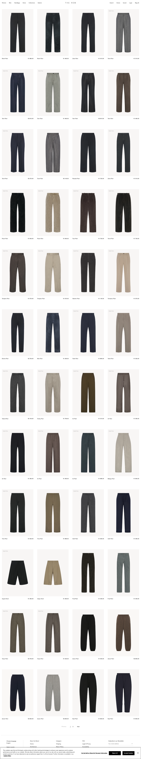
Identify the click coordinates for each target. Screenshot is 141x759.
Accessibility (85, 746)
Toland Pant (5, 418)
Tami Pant (4, 118)
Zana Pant (75, 58)
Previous (64, 726)
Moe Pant (39, 358)
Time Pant (4, 538)
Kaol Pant (75, 718)
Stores (118, 3)
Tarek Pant (75, 358)
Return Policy (59, 746)
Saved (124, 3)
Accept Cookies (128, 753)
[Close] (138, 753)
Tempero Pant (5, 298)
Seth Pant (75, 538)
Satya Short (40, 598)
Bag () (137, 3)
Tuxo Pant (75, 238)
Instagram (58, 741)
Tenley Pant (40, 418)
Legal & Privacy (86, 744)
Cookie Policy (7, 756)
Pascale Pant (76, 178)
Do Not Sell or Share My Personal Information (94, 753)
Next (78, 726)
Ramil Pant (5, 58)
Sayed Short (5, 598)
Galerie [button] (40, 3)
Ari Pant (74, 418)
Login (130, 3)
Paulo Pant (5, 238)
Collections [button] (32, 3)
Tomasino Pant (112, 298)
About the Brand (34, 741)
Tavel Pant (110, 58)
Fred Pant (75, 598)
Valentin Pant (76, 298)
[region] (70, 753)
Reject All (115, 753)
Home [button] (24, 3)
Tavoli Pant (111, 238)
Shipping (58, 744)
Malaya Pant (111, 478)
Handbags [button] (17, 3)
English (8, 743)
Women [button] (4, 3)
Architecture (33, 746)
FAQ (83, 741)
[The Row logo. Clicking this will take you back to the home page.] (70, 3)
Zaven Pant (75, 658)
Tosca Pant (5, 658)
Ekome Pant (5, 358)
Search (112, 3)
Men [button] (10, 3)
